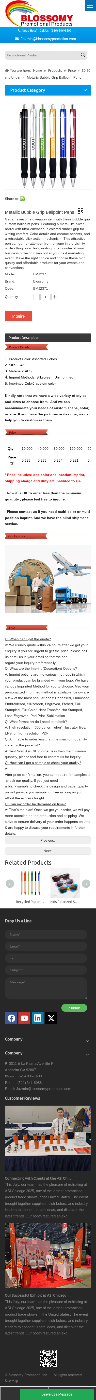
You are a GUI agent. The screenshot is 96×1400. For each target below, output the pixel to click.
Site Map (11, 1381)
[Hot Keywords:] (83, 55)
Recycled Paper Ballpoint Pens (31, 902)
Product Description (24, 338)
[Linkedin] (38, 1018)
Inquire (18, 316)
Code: (9, 288)
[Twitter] (51, 1018)
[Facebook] (11, 1018)
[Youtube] (24, 1018)
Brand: (10, 281)
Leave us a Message (57, 1394)
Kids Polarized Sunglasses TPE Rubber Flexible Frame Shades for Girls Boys (65, 902)
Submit (74, 1008)
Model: (10, 274)
